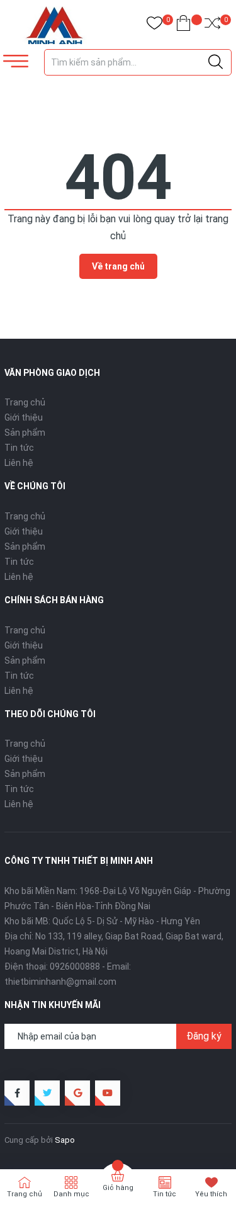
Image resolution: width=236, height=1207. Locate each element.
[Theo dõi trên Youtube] (107, 1093)
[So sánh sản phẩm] (212, 25)
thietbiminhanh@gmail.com (60, 982)
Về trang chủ (118, 266)
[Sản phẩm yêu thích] (154, 25)
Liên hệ (18, 463)
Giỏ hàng (118, 1188)
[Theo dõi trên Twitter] (47, 1093)
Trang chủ (24, 402)
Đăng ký (204, 1036)
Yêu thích (211, 1194)
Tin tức (19, 448)
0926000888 (75, 966)
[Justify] (215, 62)
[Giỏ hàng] (183, 25)
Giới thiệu (23, 417)
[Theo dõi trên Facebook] (17, 1093)
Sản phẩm (24, 433)
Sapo (65, 1140)
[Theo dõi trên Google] (77, 1093)
